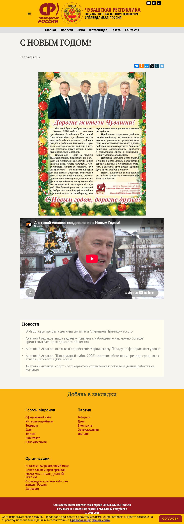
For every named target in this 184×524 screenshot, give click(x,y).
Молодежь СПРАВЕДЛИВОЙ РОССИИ (45, 475)
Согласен (170, 518)
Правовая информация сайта (90, 520)
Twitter (30, 433)
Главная (51, 30)
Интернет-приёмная (39, 421)
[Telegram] (162, 66)
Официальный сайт (38, 417)
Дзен (29, 429)
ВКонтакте (33, 437)
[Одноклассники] (141, 66)
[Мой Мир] (146, 66)
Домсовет (32, 488)
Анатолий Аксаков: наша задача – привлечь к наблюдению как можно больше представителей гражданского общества (82, 340)
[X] (152, 66)
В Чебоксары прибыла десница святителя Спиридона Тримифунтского (77, 332)
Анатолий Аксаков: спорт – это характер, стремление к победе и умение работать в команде (88, 368)
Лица (81, 30)
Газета (116, 30)
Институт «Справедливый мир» (47, 465)
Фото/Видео (98, 30)
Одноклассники (36, 442)
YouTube (83, 433)
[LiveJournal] (157, 66)
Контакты (132, 30)
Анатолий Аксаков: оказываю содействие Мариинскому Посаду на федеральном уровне (91, 349)
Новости (67, 30)
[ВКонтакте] (136, 66)
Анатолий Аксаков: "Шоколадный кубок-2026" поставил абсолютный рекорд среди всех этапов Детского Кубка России (90, 357)
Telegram (32, 425)
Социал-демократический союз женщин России (47, 483)
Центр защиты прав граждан (45, 469)
